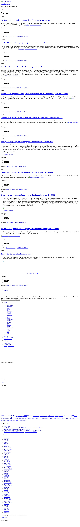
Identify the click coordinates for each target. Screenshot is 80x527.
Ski (8, 329)
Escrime (9, 313)
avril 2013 (6, 509)
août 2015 (6, 470)
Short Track (10, 327)
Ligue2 (55, 418)
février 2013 (7, 512)
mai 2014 (6, 491)
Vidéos (5, 340)
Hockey (9, 322)
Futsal (8, 318)
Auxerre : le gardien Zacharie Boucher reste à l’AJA (17, 429)
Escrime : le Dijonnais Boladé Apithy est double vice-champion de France (30, 229)
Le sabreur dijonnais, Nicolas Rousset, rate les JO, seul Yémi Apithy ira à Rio (31, 118)
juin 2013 (6, 506)
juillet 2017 (6, 438)
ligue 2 (51, 418)
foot (12, 418)
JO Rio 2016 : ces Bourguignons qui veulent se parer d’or (23, 43)
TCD (5, 420)
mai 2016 (6, 457)
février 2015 (7, 478)
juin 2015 (6, 473)
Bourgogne (21, 416)
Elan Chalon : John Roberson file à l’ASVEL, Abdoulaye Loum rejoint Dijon (23, 427)
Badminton (9, 306)
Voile (8, 332)
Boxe (8, 309)
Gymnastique (10, 319)
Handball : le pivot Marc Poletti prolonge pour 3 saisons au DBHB (20, 432)
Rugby (8, 326)
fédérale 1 (17, 418)
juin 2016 (6, 456)
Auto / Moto (10, 305)
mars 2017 (6, 443)
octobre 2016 (7, 450)
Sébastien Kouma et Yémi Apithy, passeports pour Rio (22, 67)
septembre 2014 (8, 485)
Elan (2, 418)
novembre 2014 (7, 483)
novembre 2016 (7, 449)
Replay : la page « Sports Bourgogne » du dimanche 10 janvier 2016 (28, 195)
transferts (12, 420)
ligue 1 (47, 418)
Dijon (71, 415)
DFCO (66, 416)
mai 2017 (6, 440)
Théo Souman (9, 166)
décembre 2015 (7, 464)
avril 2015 (6, 476)
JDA (37, 418)
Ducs (75, 416)
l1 (39, 418)
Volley (8, 333)
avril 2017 (6, 442)
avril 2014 (6, 492)
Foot (8, 316)
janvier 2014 (7, 497)
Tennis (8, 330)
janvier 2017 (7, 446)
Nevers (70, 418)
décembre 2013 (7, 498)
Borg (17, 416)
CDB (25, 416)
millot (63, 418)
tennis (8, 420)
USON (17, 420)
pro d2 (77, 418)
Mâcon (66, 418)
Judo (8, 323)
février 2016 (7, 462)
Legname (43, 418)
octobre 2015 (7, 467)
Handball (9, 320)
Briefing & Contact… (9, 346)
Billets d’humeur (8, 339)
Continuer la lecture (35, 25)
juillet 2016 (6, 455)
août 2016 (6, 453)
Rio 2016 (6, 336)
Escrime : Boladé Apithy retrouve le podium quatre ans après (25, 20)
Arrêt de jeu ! (7, 426)
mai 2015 (6, 474)
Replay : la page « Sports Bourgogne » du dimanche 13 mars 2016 (27, 142)
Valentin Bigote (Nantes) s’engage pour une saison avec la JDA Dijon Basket (23, 430)
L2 (40, 418)
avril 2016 (6, 459)
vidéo (24, 420)
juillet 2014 (6, 488)
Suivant (6, 290)
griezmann (21, 418)
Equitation (9, 315)
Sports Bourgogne (5, 4)
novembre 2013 (7, 499)
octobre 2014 (7, 484)
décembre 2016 (7, 448)
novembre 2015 (7, 466)
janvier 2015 (7, 480)
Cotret (38, 416)
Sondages (6, 341)
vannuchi (20, 420)
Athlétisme (9, 304)
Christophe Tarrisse (10, 36)
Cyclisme (9, 311)
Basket (8, 308)
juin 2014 (6, 490)
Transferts (6, 334)
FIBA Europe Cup (7, 418)
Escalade (9, 312)
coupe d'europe (42, 416)
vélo (26, 420)
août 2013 (6, 504)
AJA (2, 416)
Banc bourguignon (8, 337)
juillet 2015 (6, 471)
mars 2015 (6, 477)
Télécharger (3, 517)
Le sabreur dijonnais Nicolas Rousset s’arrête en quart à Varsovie (27, 172)
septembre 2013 (8, 502)
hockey (33, 418)
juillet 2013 (6, 505)
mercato (59, 418)
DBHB (61, 416)
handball (29, 418)
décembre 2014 (7, 481)
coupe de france (49, 416)
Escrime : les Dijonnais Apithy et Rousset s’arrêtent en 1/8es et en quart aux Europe (34, 94)
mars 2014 (6, 494)
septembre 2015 (8, 469)
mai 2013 (6, 508)
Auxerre (7, 416)
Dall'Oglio (57, 416)
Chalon (29, 416)
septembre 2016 (8, 452)
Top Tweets (7, 343)
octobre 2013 (7, 501)
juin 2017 (6, 439)
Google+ (3, 382)
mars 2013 (6, 511)
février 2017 (7, 445)
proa (74, 418)
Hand (24, 418)
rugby (2, 420)
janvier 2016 (7, 463)
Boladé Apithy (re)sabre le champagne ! (16, 254)
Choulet (35, 416)
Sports (5, 302)
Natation (9, 325)
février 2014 (7, 495)
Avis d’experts (7, 344)
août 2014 (6, 487)
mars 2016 (6, 460)
